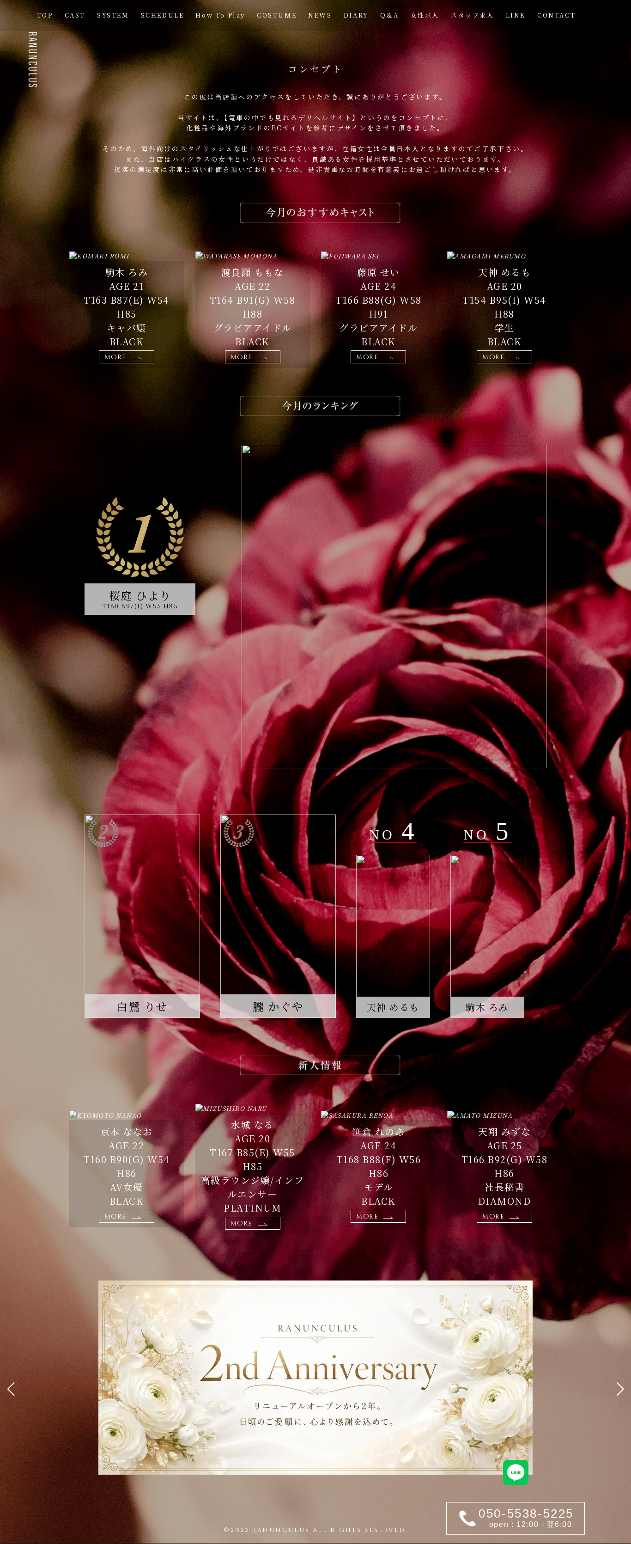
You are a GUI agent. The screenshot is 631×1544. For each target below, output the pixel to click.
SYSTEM (113, 15)
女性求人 (425, 15)
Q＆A (389, 15)
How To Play (220, 15)
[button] (11, 1389)
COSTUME (277, 15)
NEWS (320, 15)
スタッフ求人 (472, 15)
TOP (45, 15)
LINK (516, 15)
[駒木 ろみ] (487, 926)
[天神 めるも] (393, 926)
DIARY (356, 15)
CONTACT (556, 15)
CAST (75, 15)
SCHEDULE (162, 15)
